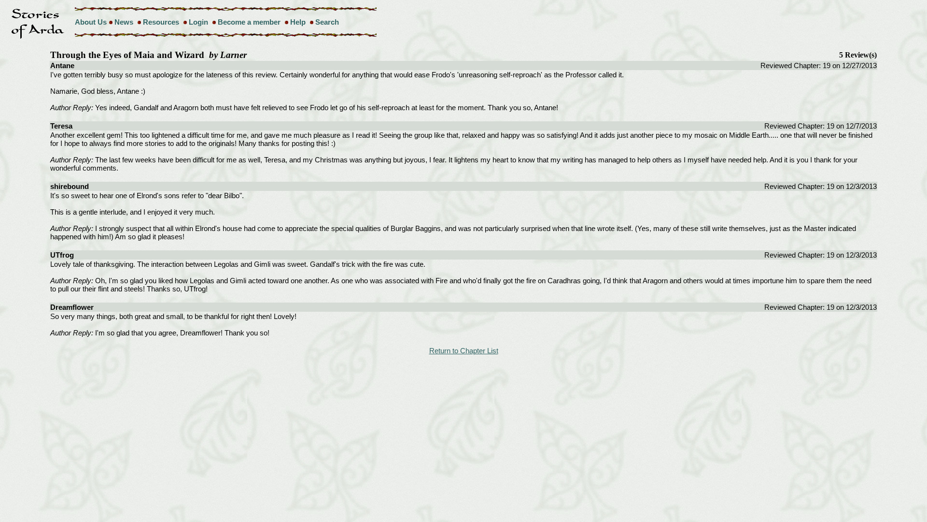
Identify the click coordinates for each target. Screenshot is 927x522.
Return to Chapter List (463, 351)
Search (327, 22)
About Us (91, 22)
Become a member (249, 22)
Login (198, 22)
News (123, 22)
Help (298, 22)
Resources (161, 22)
